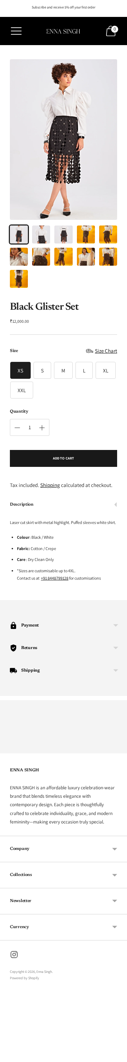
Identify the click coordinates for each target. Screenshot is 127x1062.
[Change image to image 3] (63, 234)
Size (14, 351)
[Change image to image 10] (108, 257)
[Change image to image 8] (63, 257)
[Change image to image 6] (19, 257)
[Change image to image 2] (41, 234)
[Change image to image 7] (41, 257)
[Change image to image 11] (19, 279)
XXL (22, 390)
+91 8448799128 (54, 578)
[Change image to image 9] (86, 257)
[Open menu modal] (16, 31)
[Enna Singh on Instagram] (14, 955)
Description (22, 504)
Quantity (19, 411)
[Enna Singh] (63, 31)
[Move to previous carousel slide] (9, 747)
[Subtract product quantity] (17, 427)
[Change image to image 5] (108, 234)
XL (105, 370)
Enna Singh (44, 971)
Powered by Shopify (24, 978)
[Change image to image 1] (19, 234)
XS (20, 370)
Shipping (50, 485)
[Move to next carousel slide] (117, 747)
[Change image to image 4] (86, 234)
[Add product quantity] (42, 427)
